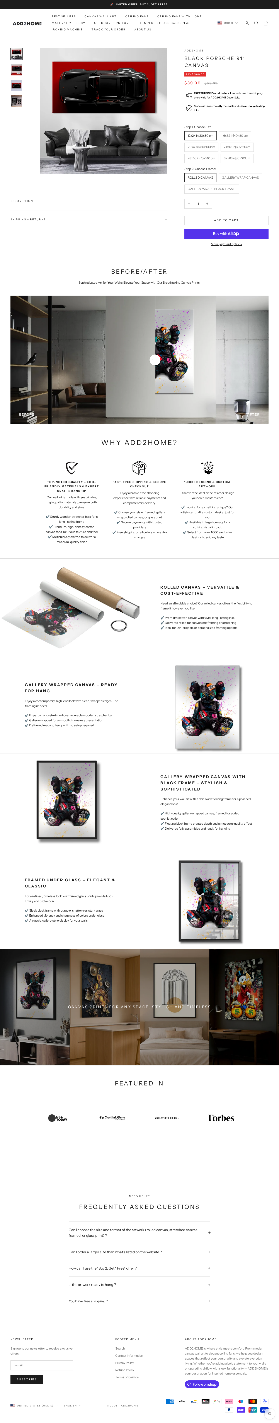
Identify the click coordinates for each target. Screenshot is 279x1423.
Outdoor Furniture (112, 23)
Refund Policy (124, 1370)
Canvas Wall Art (101, 16)
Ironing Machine (67, 29)
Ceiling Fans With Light (179, 16)
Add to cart (226, 220)
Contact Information (129, 1356)
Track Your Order (109, 29)
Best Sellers (64, 16)
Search (120, 1348)
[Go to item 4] (16, 101)
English (70, 1405)
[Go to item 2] (16, 70)
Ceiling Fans (137, 16)
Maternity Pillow (68, 23)
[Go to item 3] (16, 85)
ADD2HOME (194, 50)
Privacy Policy (124, 1363)
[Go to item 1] (16, 54)
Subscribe (27, 1379)
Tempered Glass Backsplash (166, 23)
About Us (142, 29)
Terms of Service (127, 1377)
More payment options (226, 244)
